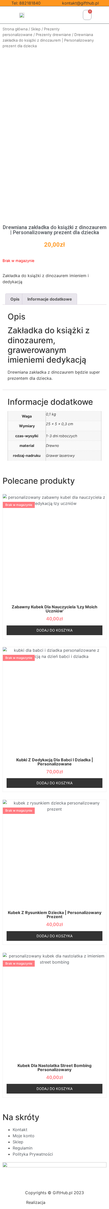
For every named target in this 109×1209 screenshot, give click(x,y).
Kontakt (20, 1129)
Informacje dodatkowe (49, 299)
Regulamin (22, 1148)
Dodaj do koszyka (54, 630)
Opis (15, 299)
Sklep (36, 29)
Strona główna (15, 29)
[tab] (15, 299)
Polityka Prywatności (33, 1154)
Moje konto (23, 1135)
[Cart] (87, 15)
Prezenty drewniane (53, 34)
